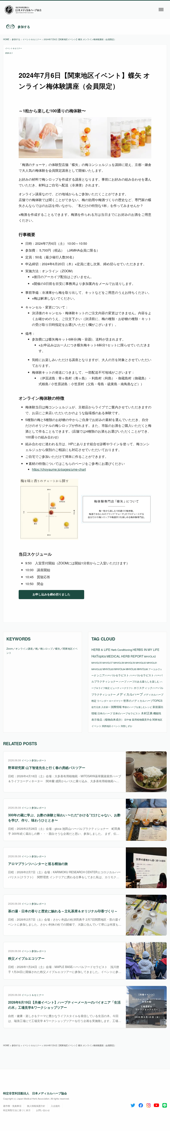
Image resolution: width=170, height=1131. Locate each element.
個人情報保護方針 (36, 1105)
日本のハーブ (104, 713)
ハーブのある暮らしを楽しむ (143, 681)
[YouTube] (156, 1104)
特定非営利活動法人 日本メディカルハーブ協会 (35, 1093)
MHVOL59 (130, 662)
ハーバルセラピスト (142, 675)
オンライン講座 (24, 648)
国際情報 (116, 707)
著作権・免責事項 (12, 1105)
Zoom (9, 648)
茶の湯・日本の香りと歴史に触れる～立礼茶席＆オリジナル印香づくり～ (63, 911)
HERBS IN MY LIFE (146, 650)
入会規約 (55, 1105)
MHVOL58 (118, 662)
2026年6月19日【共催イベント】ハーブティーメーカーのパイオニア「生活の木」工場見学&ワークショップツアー (64, 1005)
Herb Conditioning (121, 650)
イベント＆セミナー (13, 48)
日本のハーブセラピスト (126, 713)
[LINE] (164, 1104)
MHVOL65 (131, 669)
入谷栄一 (105, 707)
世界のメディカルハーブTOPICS (142, 701)
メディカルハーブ (129, 694)
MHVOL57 (107, 662)
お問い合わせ (43, 1110)
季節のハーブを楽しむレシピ (137, 707)
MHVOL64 (119, 669)
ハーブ (122, 681)
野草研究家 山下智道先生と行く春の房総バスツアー (46, 767)
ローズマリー (116, 700)
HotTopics (98, 656)
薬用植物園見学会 (142, 719)
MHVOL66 (142, 669)
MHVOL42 (150, 656)
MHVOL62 (96, 669)
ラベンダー (102, 700)
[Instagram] (148, 1104)
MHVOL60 (141, 662)
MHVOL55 (96, 662)
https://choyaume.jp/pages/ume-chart (59, 469)
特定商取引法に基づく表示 (16, 1110)
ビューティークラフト (121, 688)
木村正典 (147, 713)
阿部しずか (126, 726)
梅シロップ (46, 648)
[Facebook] (140, 1104)
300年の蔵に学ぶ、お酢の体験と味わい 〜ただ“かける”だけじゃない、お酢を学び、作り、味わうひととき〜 (64, 818)
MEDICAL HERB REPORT (125, 656)
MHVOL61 (152, 662)
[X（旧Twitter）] (133, 1104)
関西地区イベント (111, 726)
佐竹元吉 (96, 707)
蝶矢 (57, 648)
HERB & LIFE (100, 649)
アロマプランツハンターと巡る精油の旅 (38, 863)
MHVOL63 (108, 669)
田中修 (127, 719)
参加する (24, 26)
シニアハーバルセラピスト (113, 675)
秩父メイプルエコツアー (26, 958)
